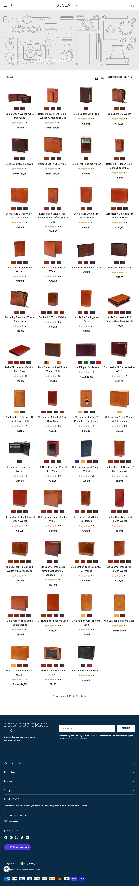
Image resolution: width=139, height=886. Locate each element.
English (9, 863)
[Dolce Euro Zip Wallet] (119, 95)
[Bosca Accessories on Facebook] (6, 838)
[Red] (98, 362)
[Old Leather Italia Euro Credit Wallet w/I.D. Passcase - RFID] (52, 548)
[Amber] (80, 262)
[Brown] (89, 665)
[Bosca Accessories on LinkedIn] (27, 838)
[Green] (86, 362)
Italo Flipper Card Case (86, 367)
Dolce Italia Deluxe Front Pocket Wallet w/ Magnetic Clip (53, 217)
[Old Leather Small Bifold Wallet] (19, 651)
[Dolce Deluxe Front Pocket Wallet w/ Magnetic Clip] (52, 95)
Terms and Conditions (99, 735)
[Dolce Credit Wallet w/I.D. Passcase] (19, 95)
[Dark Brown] (16, 108)
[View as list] (103, 77)
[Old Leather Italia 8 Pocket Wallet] (52, 498)
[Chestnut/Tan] (59, 362)
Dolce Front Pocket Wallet (86, 164)
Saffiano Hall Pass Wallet (86, 670)
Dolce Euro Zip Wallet (119, 114)
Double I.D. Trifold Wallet (53, 317)
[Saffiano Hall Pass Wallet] (86, 651)
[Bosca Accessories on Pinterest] (11, 838)
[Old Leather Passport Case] (52, 601)
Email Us (13, 821)
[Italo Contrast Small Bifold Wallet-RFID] (52, 348)
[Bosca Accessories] (69, 5)
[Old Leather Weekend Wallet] (52, 651)
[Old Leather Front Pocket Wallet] (86, 448)
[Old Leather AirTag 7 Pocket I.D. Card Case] (86, 398)
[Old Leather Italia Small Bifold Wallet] (19, 601)
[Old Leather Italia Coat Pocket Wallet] (119, 498)
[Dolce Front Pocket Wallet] (86, 144)
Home (6, 52)
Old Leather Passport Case (53, 620)
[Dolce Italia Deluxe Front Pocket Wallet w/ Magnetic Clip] (52, 194)
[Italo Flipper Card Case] (86, 348)
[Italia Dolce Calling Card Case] (86, 298)
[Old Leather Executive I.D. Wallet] (19, 448)
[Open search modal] (12, 5)
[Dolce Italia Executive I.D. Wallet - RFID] (119, 194)
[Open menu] (5, 5)
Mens (16, 52)
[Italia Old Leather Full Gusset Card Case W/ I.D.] (119, 298)
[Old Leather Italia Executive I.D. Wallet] (86, 548)
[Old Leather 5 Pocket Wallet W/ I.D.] (119, 348)
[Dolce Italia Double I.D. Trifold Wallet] (86, 194)
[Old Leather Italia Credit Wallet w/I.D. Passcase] (19, 548)
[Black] (22, 108)
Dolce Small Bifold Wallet (119, 267)
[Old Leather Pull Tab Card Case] (86, 601)
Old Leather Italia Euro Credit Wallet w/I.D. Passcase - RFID (53, 571)
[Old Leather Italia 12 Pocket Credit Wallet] (19, 498)
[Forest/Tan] (53, 362)
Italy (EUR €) (29, 863)
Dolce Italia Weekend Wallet (86, 267)
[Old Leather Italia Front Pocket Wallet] (119, 548)
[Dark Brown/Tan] (46, 362)
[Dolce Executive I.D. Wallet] (19, 144)
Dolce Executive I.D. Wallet (19, 164)
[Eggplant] (74, 362)
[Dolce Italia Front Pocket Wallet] (19, 248)
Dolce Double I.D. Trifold (86, 114)
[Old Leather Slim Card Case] (119, 601)
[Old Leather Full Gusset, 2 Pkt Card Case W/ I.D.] (119, 448)
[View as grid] (97, 77)
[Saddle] (16, 412)
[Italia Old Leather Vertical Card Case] (19, 348)
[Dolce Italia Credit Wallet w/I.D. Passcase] (19, 194)
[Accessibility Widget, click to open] (6, 869)
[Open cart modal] (132, 5)
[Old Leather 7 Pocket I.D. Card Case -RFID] (19, 398)
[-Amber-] (46, 108)
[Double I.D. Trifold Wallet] (52, 298)
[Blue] (92, 362)
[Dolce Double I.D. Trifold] (86, 95)
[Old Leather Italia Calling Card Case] (86, 498)
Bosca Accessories (31, 870)
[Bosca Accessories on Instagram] (17, 838)
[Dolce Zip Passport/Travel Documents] (19, 298)
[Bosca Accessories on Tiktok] (22, 838)
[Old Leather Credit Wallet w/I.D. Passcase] (119, 398)
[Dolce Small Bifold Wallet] (119, 248)
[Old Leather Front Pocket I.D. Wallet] (52, 448)
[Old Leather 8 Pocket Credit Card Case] (52, 398)
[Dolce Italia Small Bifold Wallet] (52, 248)
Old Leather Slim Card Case (119, 620)
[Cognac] (62, 312)
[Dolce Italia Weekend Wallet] (86, 248)
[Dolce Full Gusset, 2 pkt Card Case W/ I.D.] (119, 144)
